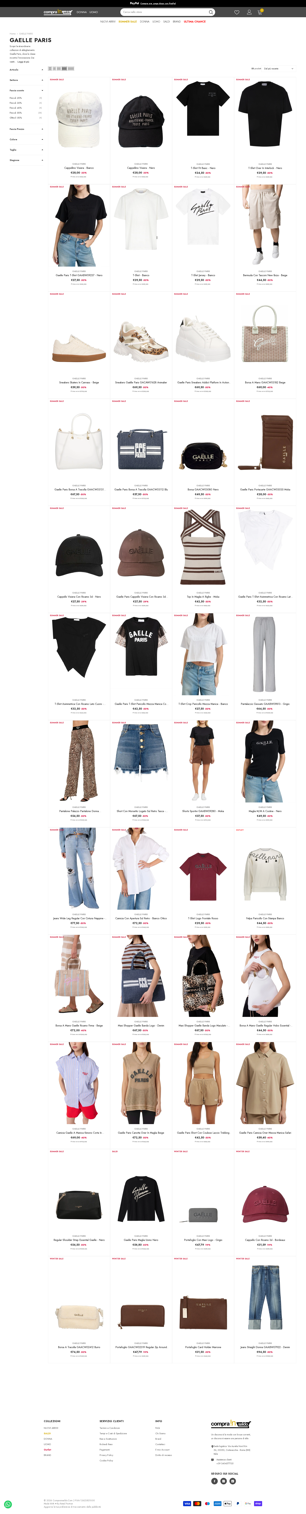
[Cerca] (167, 12)
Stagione (14, 160)
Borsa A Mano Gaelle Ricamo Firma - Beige (79, 1025)
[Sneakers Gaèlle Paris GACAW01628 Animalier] (141, 333)
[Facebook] (214, 1481)
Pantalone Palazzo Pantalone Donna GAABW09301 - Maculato (79, 811)
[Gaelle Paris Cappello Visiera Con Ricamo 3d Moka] (141, 547)
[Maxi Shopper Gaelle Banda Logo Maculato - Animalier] (203, 976)
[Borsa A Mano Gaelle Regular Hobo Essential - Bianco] (265, 976)
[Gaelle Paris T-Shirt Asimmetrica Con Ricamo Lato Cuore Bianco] (265, 547)
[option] (153, 3)
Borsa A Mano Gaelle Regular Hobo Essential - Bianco (265, 1026)
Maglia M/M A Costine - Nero (265, 811)
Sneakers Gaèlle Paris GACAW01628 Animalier (141, 382)
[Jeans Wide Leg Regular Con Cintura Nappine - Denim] (79, 869)
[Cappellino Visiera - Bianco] (79, 118)
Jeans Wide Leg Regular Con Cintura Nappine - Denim (79, 918)
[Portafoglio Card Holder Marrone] (203, 1298)
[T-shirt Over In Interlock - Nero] (265, 118)
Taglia (13, 149)
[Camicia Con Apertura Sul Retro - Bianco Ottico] (141, 869)
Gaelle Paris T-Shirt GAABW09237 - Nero (79, 275)
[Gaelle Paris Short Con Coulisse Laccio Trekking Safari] (203, 1083)
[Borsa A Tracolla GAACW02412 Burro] (79, 1298)
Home (12, 33)
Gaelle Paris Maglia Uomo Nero (141, 1240)
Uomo (93, 12)
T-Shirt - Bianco (141, 275)
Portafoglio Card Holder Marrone (203, 1347)
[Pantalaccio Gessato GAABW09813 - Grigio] (265, 654)
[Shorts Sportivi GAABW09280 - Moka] (203, 761)
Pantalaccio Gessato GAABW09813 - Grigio (265, 704)
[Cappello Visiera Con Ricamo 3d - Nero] (79, 547)
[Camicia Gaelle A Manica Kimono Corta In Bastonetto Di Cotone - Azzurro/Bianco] (79, 1083)
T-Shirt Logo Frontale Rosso (203, 918)
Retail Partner (66, 1503)
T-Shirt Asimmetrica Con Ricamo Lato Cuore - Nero (79, 704)
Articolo (14, 69)
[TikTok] (232, 1481)
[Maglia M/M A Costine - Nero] (265, 761)
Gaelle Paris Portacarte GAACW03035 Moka (265, 489)
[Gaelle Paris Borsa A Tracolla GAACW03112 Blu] (141, 440)
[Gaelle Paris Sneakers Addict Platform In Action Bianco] (203, 333)
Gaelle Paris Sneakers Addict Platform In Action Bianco (203, 382)
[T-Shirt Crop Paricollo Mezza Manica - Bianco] (203, 654)
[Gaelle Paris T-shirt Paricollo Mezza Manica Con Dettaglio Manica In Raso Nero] (141, 654)
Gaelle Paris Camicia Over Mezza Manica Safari (265, 1133)
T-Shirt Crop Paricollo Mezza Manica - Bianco (203, 704)
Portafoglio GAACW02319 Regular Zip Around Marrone (141, 1347)
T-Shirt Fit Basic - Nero (203, 168)
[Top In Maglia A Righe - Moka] (203, 547)
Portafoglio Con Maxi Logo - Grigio (203, 1240)
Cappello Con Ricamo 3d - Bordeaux (265, 1240)
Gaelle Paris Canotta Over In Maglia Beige (141, 1133)
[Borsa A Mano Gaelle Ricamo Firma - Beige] (79, 976)
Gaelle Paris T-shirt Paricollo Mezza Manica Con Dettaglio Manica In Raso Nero (141, 704)
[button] (50, 69)
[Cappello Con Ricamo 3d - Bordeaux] (265, 1190)
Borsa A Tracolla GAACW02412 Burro (79, 1347)
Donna (81, 12)
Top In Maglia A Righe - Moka (203, 597)
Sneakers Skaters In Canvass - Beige (79, 382)
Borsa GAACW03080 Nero (203, 489)
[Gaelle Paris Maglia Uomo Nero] (141, 1190)
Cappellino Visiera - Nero (141, 168)
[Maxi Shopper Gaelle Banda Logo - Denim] (141, 976)
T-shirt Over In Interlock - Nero (265, 168)
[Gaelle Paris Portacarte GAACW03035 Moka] (265, 440)
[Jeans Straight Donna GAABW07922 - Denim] (265, 1298)
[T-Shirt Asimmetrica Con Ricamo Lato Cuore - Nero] (79, 654)
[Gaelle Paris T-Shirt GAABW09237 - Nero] (79, 226)
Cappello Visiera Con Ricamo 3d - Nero (79, 597)
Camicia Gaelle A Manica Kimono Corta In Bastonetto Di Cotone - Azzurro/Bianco (79, 1133)
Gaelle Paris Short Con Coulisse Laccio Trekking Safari (203, 1133)
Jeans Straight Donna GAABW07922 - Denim (265, 1347)
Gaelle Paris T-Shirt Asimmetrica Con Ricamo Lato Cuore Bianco (265, 597)
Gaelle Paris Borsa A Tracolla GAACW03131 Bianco (79, 490)
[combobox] (163, 12)
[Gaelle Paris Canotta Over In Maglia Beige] (141, 1083)
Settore (14, 80)
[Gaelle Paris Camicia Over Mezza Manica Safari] (265, 1083)
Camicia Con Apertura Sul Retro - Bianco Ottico (141, 918)
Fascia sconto (17, 90)
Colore (13, 139)
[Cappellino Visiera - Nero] (141, 118)
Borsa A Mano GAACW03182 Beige (265, 382)
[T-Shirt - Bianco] (141, 226)
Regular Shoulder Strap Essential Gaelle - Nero (79, 1240)
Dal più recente (271, 68)
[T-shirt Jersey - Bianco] (203, 226)
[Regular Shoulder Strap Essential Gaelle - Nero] (79, 1190)
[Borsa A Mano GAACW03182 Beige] (265, 333)
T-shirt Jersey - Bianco (203, 275)
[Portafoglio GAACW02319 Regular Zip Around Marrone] (141, 1298)
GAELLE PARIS (26, 33)
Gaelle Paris (79, 163)
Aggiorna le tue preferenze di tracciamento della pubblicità (72, 1506)
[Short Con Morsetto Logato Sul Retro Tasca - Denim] (141, 761)
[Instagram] (223, 1481)
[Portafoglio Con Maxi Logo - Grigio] (203, 1190)
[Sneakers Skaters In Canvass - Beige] (79, 333)
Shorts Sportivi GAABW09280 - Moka (203, 811)
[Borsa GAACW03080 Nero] (203, 440)
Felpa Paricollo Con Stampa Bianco (265, 918)
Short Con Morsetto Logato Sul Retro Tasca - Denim (141, 811)
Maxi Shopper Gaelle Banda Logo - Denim (141, 1025)
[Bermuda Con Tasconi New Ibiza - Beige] (265, 226)
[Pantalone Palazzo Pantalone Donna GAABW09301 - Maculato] (79, 761)
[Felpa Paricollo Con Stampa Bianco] (265, 869)
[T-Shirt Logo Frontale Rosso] (203, 869)
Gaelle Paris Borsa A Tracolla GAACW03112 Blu (141, 489)
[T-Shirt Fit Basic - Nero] (203, 118)
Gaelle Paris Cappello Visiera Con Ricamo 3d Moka (141, 597)
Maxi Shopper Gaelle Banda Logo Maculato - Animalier (203, 1026)
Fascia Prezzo (17, 129)
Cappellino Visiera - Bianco (79, 168)
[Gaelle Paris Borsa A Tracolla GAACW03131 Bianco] (79, 440)
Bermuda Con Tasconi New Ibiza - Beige (265, 275)
